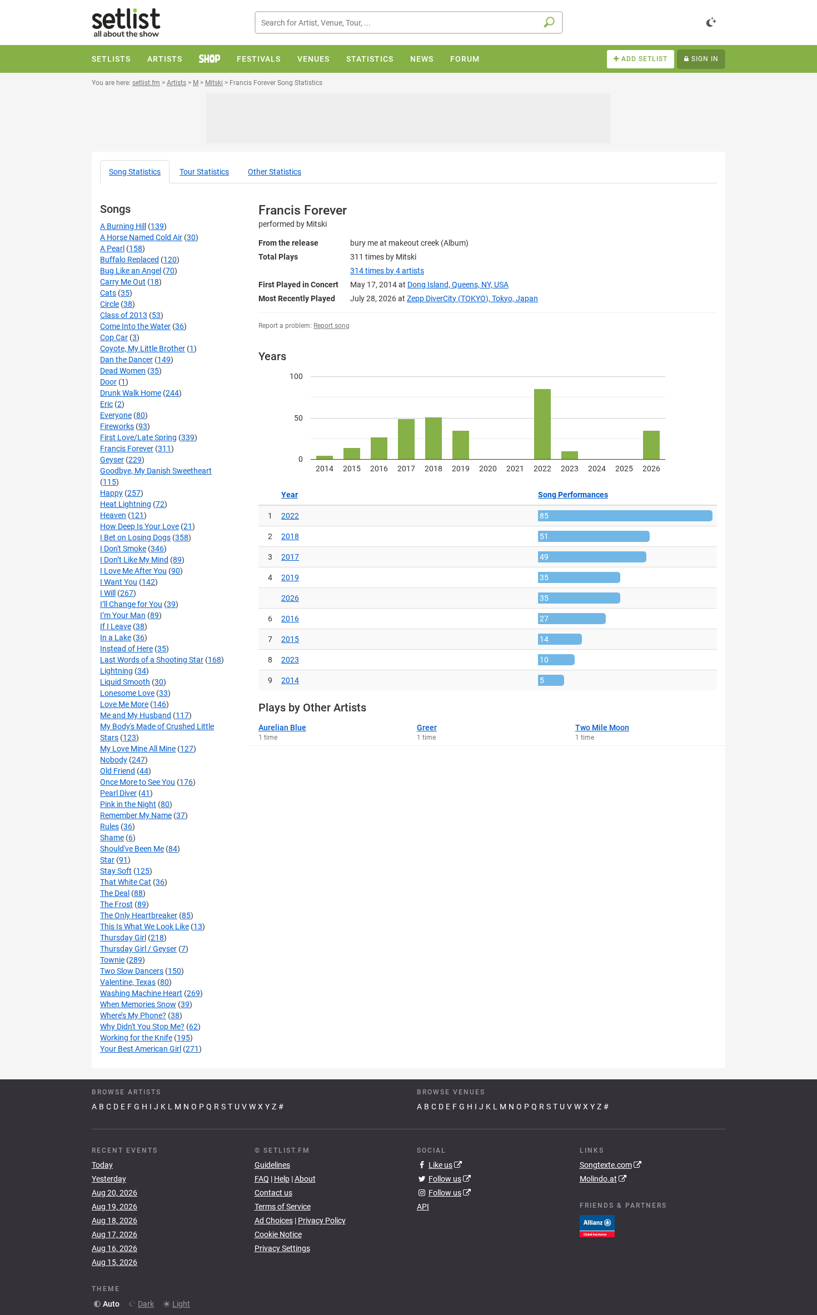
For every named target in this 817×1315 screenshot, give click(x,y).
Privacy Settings (282, 1248)
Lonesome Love (127, 693)
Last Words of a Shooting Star (151, 659)
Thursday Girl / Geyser (138, 948)
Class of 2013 (123, 315)
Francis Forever (126, 448)
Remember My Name (136, 815)
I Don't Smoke (123, 548)
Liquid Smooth (125, 682)
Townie (112, 959)
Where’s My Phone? (133, 1015)
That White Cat (125, 882)
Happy (111, 493)
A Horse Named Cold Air (141, 237)
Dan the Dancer (126, 359)
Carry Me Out (123, 281)
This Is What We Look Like (144, 926)
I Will (108, 593)
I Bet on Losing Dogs (135, 537)
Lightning (116, 670)
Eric (106, 404)
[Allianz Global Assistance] (597, 1225)
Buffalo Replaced (129, 259)
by (387, 270)
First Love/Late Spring (138, 437)
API (423, 1206)
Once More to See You (137, 782)
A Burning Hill (123, 226)
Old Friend (117, 770)
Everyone (116, 415)
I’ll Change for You (131, 604)
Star (107, 859)
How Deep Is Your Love (139, 526)
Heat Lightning (125, 504)
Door (108, 381)
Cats (108, 292)
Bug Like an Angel (130, 270)
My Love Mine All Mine (138, 748)
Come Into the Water (135, 326)
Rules (109, 826)
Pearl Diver (118, 793)
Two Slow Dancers (131, 971)
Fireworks (117, 426)
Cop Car (114, 337)
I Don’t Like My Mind (134, 559)
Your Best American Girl (140, 1048)
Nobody (113, 759)
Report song (331, 326)
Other (274, 171)
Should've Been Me (132, 848)
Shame (112, 837)
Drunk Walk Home (130, 392)
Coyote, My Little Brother (142, 348)
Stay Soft (116, 870)
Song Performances (573, 494)
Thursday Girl (123, 937)
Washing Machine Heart (141, 993)
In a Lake (115, 637)
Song (135, 171)
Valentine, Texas (128, 982)
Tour (204, 171)
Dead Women (123, 370)
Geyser (112, 459)
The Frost (116, 904)
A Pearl (112, 248)
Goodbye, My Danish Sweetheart (156, 470)
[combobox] (409, 22)
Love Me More (124, 704)
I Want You (118, 581)
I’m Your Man (123, 615)
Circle (109, 304)
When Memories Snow (138, 1004)
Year (289, 494)
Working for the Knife (136, 1037)
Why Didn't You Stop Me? (142, 1026)
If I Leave (115, 626)
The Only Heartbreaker (138, 915)
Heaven (113, 515)
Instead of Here (126, 648)
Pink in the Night (128, 804)
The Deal (114, 893)
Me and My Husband (135, 715)
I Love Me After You (133, 570)
